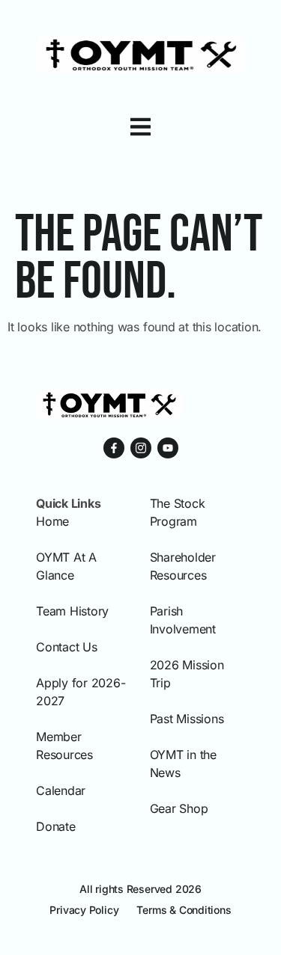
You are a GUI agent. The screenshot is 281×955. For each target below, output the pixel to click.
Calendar (60, 790)
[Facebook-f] (113, 447)
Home (52, 521)
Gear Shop (179, 808)
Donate (56, 826)
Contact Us (66, 646)
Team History (72, 611)
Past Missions (187, 718)
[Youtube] (167, 447)
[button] (140, 126)
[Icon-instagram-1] (140, 447)
